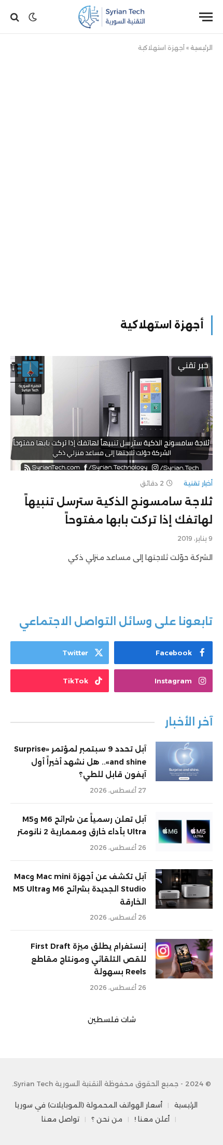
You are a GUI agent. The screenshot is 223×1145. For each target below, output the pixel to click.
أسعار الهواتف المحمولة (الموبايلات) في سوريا (88, 1105)
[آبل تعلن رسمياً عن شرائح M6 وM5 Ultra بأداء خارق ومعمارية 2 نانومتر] (184, 831)
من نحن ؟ (106, 1119)
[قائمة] (206, 17)
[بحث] (15, 17)
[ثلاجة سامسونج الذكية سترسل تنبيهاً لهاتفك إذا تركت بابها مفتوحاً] (111, 413)
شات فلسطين (112, 1019)
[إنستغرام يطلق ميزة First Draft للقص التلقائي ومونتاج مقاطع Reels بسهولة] (184, 958)
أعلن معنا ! (152, 1119)
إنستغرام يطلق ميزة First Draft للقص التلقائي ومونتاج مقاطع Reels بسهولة (88, 959)
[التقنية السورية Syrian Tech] (111, 17)
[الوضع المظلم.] (32, 17)
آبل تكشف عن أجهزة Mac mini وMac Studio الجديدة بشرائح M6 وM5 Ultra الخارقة (79, 889)
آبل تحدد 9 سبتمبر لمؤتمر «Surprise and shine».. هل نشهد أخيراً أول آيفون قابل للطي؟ (80, 761)
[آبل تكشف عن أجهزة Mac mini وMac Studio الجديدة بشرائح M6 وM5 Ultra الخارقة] (184, 889)
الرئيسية (201, 48)
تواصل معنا (60, 1119)
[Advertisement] (111, 182)
